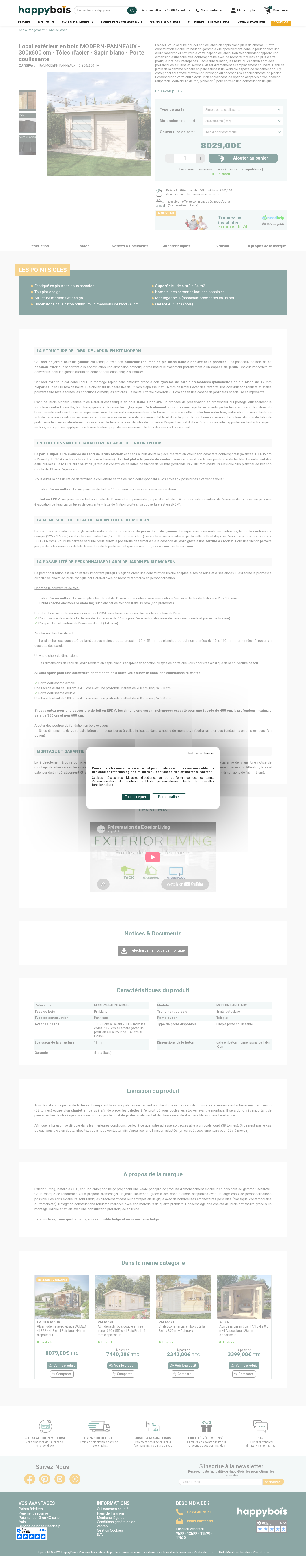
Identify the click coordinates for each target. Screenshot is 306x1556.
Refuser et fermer (201, 753)
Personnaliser (169, 797)
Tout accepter (135, 797)
